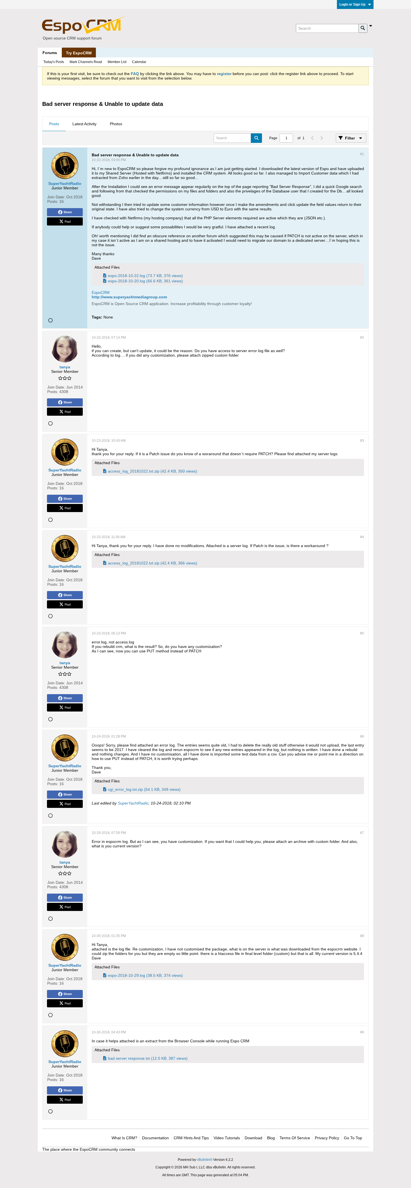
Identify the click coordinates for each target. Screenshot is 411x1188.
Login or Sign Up (352, 4)
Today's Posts (53, 62)
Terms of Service (295, 1138)
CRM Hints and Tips (191, 1138)
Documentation (155, 1138)
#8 (362, 936)
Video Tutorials (227, 1138)
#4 (362, 537)
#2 (362, 338)
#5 (362, 633)
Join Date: (56, 197)
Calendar (139, 62)
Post (68, 221)
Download (253, 1138)
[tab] (54, 124)
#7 (362, 833)
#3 (362, 441)
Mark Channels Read (86, 62)
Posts (54, 124)
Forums (49, 52)
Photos (116, 124)
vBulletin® (204, 1160)
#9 (362, 1032)
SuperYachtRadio (133, 803)
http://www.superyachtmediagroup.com (129, 297)
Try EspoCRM (79, 53)
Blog (271, 1138)
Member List (117, 62)
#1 (362, 154)
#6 (362, 736)
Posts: (52, 201)
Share (67, 212)
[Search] (362, 28)
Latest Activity (84, 124)
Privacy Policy (327, 1138)
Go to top (353, 1138)
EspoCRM (101, 292)
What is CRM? (124, 1138)
